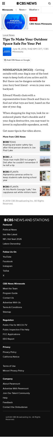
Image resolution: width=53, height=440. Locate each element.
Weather (33, 9)
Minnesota (7, 9)
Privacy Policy (9, 352)
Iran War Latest (10, 234)
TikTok (6, 271)
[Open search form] (49, 3)
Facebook (8, 261)
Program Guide (10, 293)
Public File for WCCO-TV (15, 325)
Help (5, 398)
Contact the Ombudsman (15, 407)
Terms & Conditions (12, 307)
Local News (9, 35)
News (22, 9)
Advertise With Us (11, 302)
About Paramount (11, 384)
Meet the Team (10, 288)
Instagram (7, 266)
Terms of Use (9, 366)
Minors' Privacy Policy (13, 371)
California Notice (11, 357)
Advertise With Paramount (16, 388)
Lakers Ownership (11, 244)
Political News (10, 230)
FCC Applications (11, 334)
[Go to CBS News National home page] (26, 3)
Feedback (8, 402)
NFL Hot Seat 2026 (12, 239)
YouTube (7, 257)
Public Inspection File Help (16, 330)
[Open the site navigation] (9, 3)
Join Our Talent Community (16, 393)
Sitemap (7, 312)
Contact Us (8, 298)
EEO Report (8, 339)
